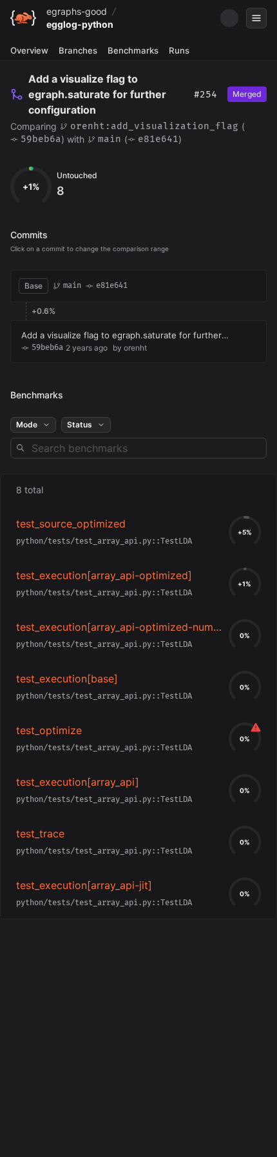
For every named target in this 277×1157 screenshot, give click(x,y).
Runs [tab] (179, 50)
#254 (205, 94)
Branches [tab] (78, 50)
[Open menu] (256, 18)
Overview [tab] (29, 50)
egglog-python (79, 24)
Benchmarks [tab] (133, 50)
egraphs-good (76, 11)
